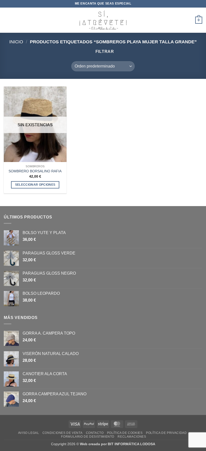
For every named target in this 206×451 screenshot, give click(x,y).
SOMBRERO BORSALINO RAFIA (35, 171)
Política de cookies (125, 433)
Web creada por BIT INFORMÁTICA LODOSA (117, 444)
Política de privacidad (166, 433)
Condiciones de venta (62, 433)
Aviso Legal (28, 433)
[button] (7, 20)
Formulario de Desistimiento (87, 436)
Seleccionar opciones (35, 184)
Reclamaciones (132, 436)
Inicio (16, 41)
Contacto (95, 433)
